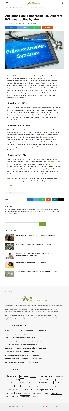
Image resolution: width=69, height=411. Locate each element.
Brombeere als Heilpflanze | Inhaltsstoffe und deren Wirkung (21, 362)
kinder (56, 383)
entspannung (27, 379)
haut (16, 383)
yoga (7, 396)
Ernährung (41, 379)
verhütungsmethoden (37, 393)
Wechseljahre (50, 162)
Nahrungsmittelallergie (39, 386)
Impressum (33, 406)
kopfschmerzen (9, 386)
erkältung (34, 379)
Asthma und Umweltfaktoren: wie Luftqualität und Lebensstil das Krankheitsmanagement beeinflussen (34, 254)
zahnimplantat (25, 396)
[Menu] (7, 3)
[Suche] (62, 3)
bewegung (59, 376)
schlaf (21, 389)
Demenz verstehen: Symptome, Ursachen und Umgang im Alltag (33, 244)
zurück (9, 185)
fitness (52, 379)
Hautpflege (23, 383)
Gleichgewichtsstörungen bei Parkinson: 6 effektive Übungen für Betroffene (25, 348)
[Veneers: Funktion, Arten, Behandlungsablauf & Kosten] (9, 265)
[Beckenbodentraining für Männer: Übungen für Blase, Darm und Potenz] (9, 237)
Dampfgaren (9, 379)
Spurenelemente (10, 393)
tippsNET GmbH (57, 406)
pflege (54, 386)
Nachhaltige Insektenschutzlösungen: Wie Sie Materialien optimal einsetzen (37, 271)
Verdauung (27, 393)
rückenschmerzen (12, 390)
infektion (50, 382)
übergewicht (40, 396)
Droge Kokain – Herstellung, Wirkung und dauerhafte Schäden (21, 337)
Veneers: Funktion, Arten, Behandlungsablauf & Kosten (31, 262)
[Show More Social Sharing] (55, 27)
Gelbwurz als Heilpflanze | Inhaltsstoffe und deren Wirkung (21, 344)
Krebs (17, 386)
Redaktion (9, 23)
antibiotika (33, 376)
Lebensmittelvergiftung (27, 386)
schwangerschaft (41, 390)
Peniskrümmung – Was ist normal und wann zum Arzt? (19, 351)
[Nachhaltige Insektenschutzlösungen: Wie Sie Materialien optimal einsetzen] (9, 274)
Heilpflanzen (33, 383)
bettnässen (49, 376)
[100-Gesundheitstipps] (34, 3)
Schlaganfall (29, 390)
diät (22, 379)
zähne (33, 396)
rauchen (60, 386)
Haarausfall (59, 379)
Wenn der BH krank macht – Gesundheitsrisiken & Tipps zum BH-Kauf (23, 358)
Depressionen (47, 137)
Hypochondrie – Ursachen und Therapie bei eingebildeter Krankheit (23, 334)
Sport (53, 389)
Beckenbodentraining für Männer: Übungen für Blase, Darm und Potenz (35, 235)
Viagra (47, 393)
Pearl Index (48, 386)
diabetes (16, 379)
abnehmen (12, 376)
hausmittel (9, 383)
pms (7, 193)
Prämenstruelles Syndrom (17, 193)
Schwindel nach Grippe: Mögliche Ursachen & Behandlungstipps (22, 355)
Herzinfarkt (43, 383)
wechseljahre (56, 393)
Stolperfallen (19, 393)
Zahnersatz (14, 396)
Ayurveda (40, 376)
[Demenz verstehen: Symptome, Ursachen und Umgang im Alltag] (9, 246)
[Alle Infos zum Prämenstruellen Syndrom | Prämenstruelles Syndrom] (34, 50)
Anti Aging (24, 376)
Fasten (47, 379)
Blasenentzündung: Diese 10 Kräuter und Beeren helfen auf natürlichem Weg (25, 330)
